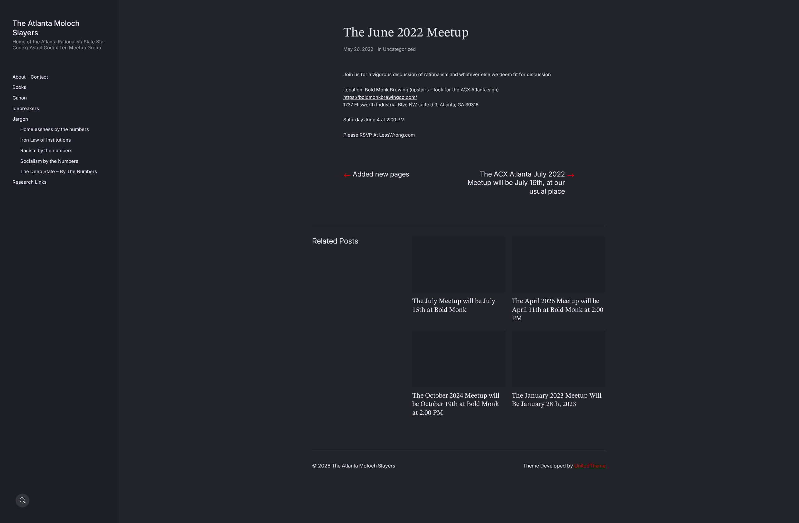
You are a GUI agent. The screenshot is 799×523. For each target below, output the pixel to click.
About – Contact (30, 77)
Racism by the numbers (46, 150)
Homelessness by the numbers (54, 129)
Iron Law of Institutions (45, 140)
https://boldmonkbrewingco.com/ (380, 97)
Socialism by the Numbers (49, 161)
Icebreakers (25, 108)
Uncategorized (399, 49)
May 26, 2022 (358, 49)
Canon (19, 98)
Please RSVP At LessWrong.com (379, 135)
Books (19, 87)
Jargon (20, 119)
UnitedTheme (589, 465)
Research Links (29, 182)
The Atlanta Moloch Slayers (363, 465)
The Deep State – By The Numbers (58, 171)
